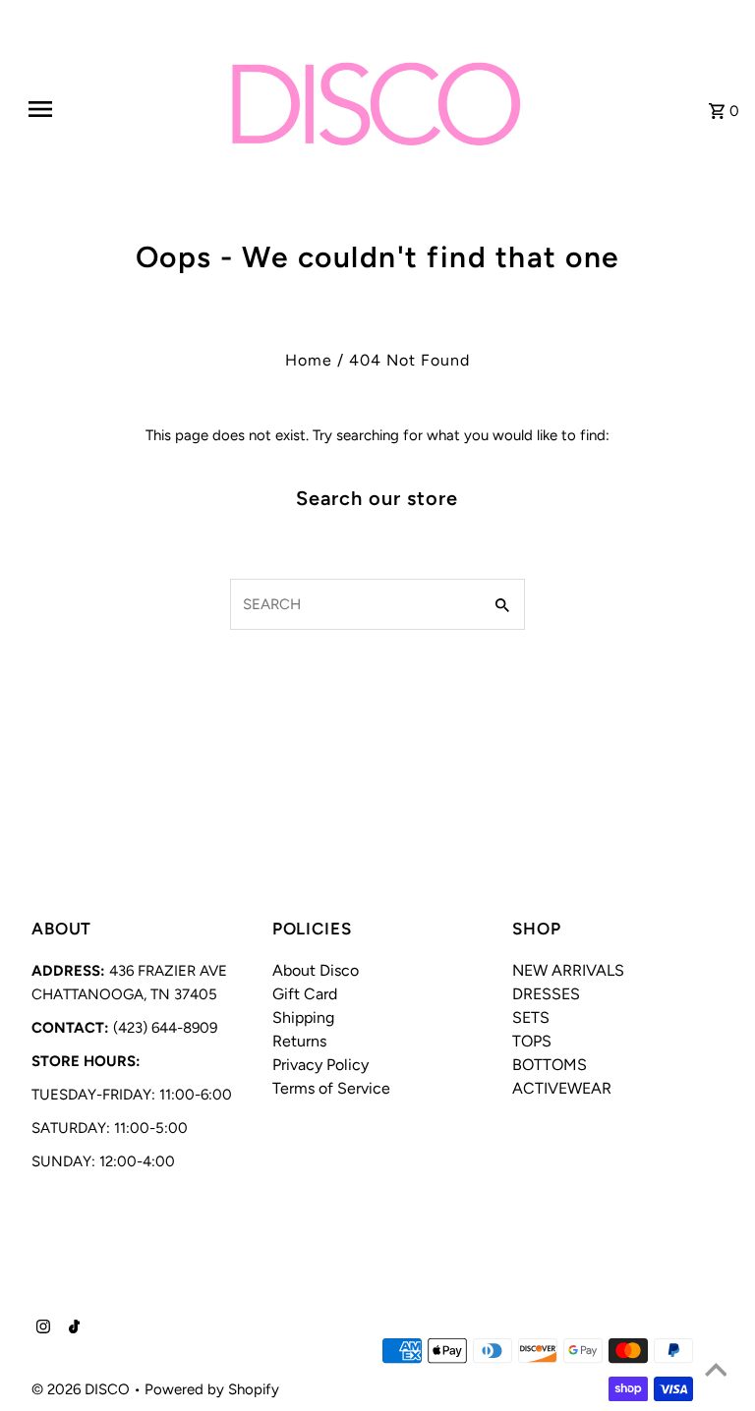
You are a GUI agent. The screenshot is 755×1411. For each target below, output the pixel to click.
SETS (531, 1017)
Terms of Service (331, 1088)
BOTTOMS (549, 1064)
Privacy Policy (320, 1064)
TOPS (532, 1041)
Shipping (303, 1017)
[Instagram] (40, 1328)
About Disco (315, 970)
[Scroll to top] (715, 1371)
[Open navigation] (86, 109)
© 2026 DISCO (82, 1389)
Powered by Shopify (212, 1389)
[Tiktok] (72, 1328)
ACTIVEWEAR (561, 1088)
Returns (299, 1041)
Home (308, 360)
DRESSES (546, 994)
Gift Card (304, 994)
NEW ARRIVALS (568, 970)
